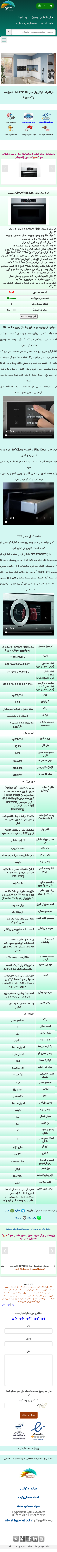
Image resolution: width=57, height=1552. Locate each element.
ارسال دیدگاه (28, 1415)
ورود (13, 1305)
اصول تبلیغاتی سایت (28, 1506)
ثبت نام (6, 1305)
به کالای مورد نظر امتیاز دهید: (28, 1313)
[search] (9, 32)
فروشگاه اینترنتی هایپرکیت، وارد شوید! (35, 17)
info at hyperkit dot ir (19, 1520)
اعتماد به (28, 1497)
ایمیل (7, 1211)
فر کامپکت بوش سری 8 (29, 171)
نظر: (28, 1352)
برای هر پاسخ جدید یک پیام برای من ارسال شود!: (28, 1391)
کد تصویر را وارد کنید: (28, 1400)
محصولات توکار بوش (29, 1252)
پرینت (18, 1218)
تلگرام (17, 1211)
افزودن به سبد (29, 316)
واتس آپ (32, 1218)
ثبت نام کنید (46, 23)
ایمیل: (28, 1339)
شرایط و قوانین (28, 1488)
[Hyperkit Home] (7, 7)
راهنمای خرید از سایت (25, 23)
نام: (28, 1326)
